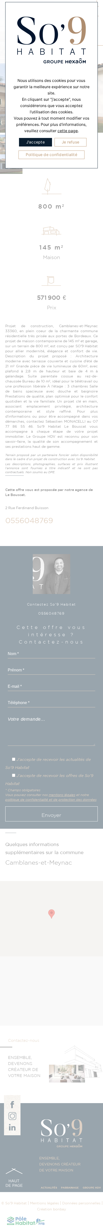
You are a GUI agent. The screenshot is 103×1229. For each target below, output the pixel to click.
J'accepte (35, 142)
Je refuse (70, 142)
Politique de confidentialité (51, 154)
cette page (68, 130)
